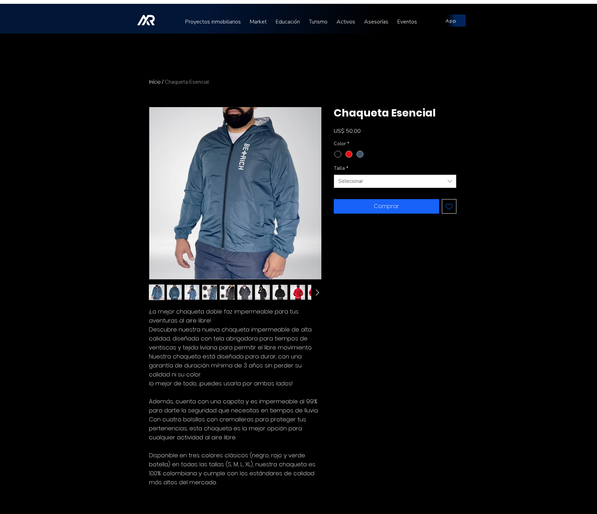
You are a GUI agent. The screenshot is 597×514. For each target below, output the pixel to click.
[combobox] (395, 181)
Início (155, 82)
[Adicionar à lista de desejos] (449, 206)
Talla (341, 168)
